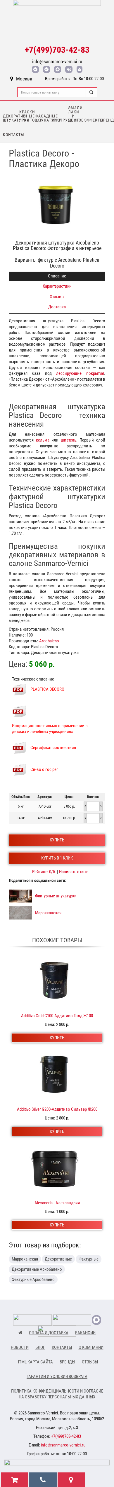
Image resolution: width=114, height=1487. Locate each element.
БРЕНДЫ (67, 1362)
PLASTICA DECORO (47, 689)
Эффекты (91, 120)
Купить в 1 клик (57, 858)
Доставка (57, 307)
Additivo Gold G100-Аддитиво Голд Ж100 (57, 1015)
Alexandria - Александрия (57, 1202)
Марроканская (25, 1259)
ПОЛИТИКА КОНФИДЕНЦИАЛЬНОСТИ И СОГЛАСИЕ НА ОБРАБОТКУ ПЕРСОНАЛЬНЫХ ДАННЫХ (57, 1394)
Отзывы (57, 296)
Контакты (9, 134)
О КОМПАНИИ (91, 1347)
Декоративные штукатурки (9, 118)
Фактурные (89, 1259)
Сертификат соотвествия (53, 747)
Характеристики (57, 286)
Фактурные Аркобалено (33, 1279)
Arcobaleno (49, 641)
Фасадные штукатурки (42, 118)
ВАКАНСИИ (85, 1332)
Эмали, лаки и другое (75, 114)
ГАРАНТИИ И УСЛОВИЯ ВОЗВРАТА (57, 1376)
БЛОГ (40, 1347)
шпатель (68, 440)
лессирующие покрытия (80, 373)
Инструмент (58, 120)
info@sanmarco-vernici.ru (57, 61)
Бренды (107, 120)
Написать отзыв (74, 871)
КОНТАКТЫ (62, 1347)
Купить (57, 840)
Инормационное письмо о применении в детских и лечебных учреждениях (50, 728)
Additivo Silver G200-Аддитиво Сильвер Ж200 (57, 1109)
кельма (42, 440)
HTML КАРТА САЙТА (34, 1362)
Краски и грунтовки (26, 116)
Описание (57, 276)
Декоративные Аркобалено (37, 1269)
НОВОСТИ (20, 1347)
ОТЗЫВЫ (90, 1362)
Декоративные (58, 1259)
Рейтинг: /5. (44, 871)
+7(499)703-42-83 (57, 50)
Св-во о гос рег (44, 769)
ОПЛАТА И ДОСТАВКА (48, 1332)
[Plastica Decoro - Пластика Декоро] (57, 204)
